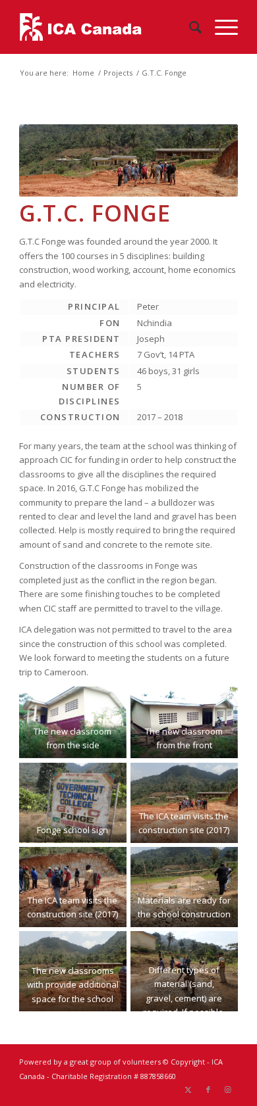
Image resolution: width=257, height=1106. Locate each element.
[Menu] (220, 27)
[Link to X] (188, 1089)
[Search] (189, 27)
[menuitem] (189, 27)
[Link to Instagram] (228, 1089)
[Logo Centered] (106, 27)
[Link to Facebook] (208, 1089)
